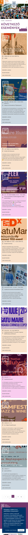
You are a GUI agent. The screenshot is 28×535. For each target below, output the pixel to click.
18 (21, 497)
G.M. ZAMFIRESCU (7, 2)
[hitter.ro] (20, 534)
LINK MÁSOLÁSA (6, 75)
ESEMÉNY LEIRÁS (6, 70)
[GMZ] (14, 4)
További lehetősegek (11, 530)
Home (2, 20)
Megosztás (23, 30)
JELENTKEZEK (5, 72)
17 (18, 497)
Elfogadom (21, 530)
